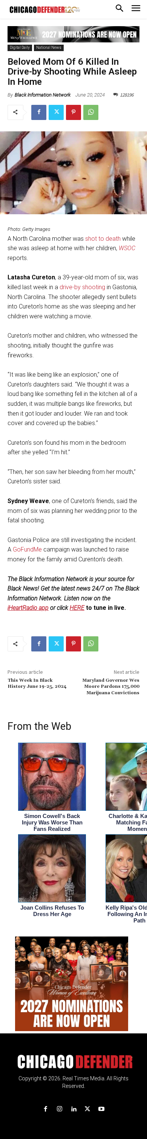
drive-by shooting (82, 287)
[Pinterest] (73, 112)
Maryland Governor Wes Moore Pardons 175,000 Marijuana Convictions (110, 687)
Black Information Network (42, 95)
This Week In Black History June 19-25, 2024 (37, 683)
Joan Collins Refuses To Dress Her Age (52, 910)
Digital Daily (20, 47)
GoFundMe (27, 549)
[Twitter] (56, 112)
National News (48, 47)
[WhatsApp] (90, 112)
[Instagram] (59, 1109)
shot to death (103, 238)
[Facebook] (38, 112)
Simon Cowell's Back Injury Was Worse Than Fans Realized (52, 822)
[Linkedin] (73, 1109)
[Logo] (73, 1061)
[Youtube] (101, 1109)
